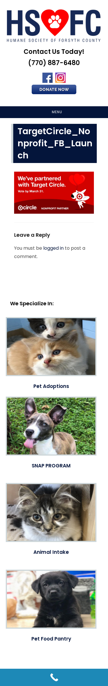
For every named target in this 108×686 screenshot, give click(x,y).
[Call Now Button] (54, 677)
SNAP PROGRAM (51, 465)
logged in (53, 248)
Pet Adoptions (51, 386)
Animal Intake (51, 552)
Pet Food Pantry (51, 638)
